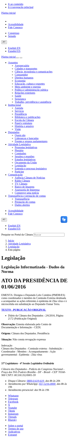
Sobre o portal (15, 425)
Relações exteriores (25, 92)
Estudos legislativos (25, 159)
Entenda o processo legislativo (31, 168)
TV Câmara (21, 183)
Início (11, 240)
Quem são (20, 135)
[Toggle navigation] (17, 57)
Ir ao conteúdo (15, 4)
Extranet (12, 434)
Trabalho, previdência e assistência (33, 101)
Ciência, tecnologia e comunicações (33, 71)
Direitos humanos (24, 77)
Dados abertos (22, 205)
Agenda (19, 108)
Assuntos (13, 62)
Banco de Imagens (24, 186)
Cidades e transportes (26, 68)
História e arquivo (24, 126)
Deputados (13, 132)
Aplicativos (14, 431)
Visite (18, 129)
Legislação (20, 165)
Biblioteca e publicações (27, 117)
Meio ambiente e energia (28, 86)
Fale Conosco (15, 27)
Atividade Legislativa (19, 144)
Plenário (19, 150)
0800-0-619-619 (35, 380)
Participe (19, 171)
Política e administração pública (31, 89)
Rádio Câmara (22, 180)
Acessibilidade (15, 24)
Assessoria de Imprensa (27, 189)
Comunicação (15, 174)
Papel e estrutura (23, 123)
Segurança (20, 98)
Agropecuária (22, 65)
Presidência (21, 114)
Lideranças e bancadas (27, 138)
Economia (20, 80)
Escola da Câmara (24, 120)
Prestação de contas (25, 201)
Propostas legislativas (26, 147)
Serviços (19, 111)
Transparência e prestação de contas (27, 195)
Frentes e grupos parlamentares (31, 141)
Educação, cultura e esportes (30, 83)
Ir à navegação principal (20, 7)
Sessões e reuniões (24, 156)
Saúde (18, 95)
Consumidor (21, 74)
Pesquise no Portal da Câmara (17, 234)
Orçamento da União (26, 162)
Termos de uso (15, 428)
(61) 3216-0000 (47, 383)
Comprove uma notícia (27, 192)
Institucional (14, 105)
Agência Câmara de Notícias (30, 177)
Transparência (22, 198)
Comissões (20, 153)
